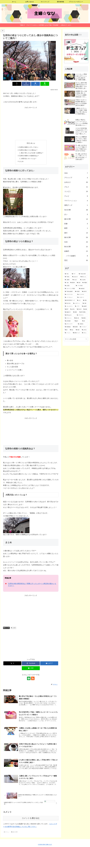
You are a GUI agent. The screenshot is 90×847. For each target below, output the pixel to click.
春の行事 (7, 627)
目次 (28, 143)
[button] (86, 339)
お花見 (14, 627)
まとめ (21, 161)
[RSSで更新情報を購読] (33, 678)
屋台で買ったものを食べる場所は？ (32, 153)
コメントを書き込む (31, 818)
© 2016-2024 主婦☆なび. (45, 844)
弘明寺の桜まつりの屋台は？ (28, 150)
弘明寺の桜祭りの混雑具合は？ (29, 155)
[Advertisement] (30, 121)
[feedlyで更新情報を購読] (28, 678)
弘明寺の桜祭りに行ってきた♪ (28, 147)
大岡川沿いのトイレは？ (28, 158)
